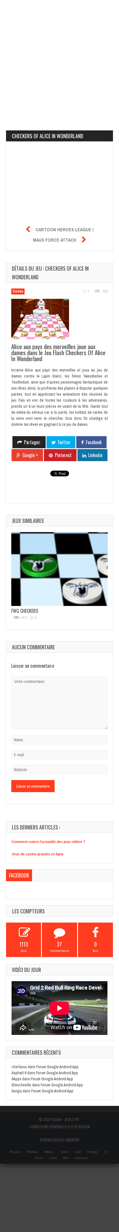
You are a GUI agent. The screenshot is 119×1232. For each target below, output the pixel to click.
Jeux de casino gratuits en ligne (38, 854)
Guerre (53, 1158)
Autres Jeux (81, 1158)
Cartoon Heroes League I (65, 229)
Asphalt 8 (19, 1072)
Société (64, 1152)
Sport (78, 1152)
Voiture (39, 1158)
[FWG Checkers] (59, 569)
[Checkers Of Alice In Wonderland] (43, 319)
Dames (18, 291)
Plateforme (32, 1152)
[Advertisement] (59, 59)
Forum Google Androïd (59, 1140)
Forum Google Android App (57, 1066)
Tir (105, 1152)
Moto (65, 1158)
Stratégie (92, 1152)
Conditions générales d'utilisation (60, 1126)
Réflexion (49, 1152)
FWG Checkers (24, 610)
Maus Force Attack (54, 240)
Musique (15, 1152)
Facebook (19, 875)
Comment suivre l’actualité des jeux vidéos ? (48, 842)
